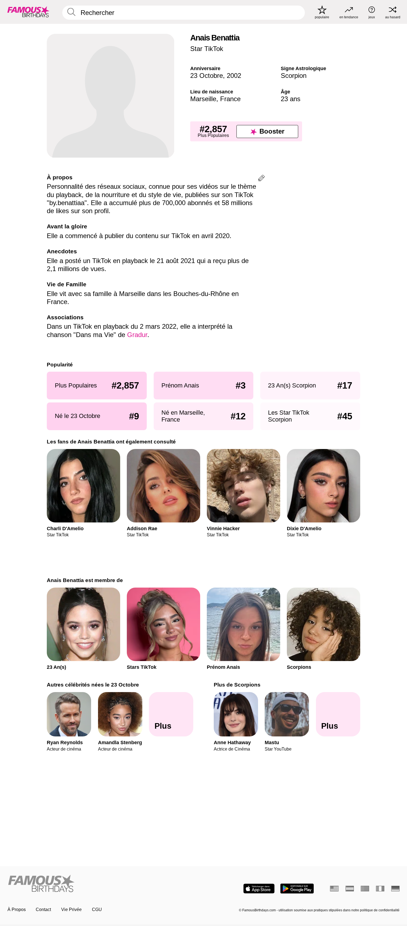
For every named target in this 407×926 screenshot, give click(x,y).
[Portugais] (365, 888)
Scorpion (293, 75)
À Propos (16, 909)
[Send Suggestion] (261, 179)
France (230, 99)
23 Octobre (206, 75)
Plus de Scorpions (237, 685)
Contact (43, 909)
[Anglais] (334, 888)
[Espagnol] (350, 888)
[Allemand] (395, 888)
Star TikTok (206, 48)
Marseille (203, 99)
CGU (97, 909)
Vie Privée (71, 909)
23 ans (290, 99)
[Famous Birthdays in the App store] (259, 889)
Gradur (137, 334)
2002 (234, 75)
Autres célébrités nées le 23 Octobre (93, 685)
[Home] (103, 883)
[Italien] (380, 888)
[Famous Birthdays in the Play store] (297, 889)
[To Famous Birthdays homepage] (28, 12)
